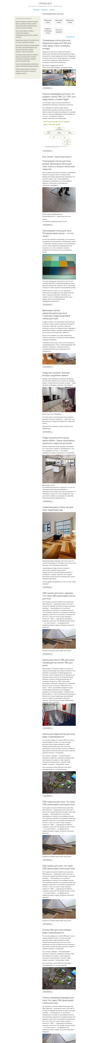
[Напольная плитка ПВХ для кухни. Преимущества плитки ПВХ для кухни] (59, 714)
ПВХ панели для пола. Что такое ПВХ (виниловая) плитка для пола (58, 867)
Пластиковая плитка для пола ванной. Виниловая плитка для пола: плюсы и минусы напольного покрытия (58, 165)
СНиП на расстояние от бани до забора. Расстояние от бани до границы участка (26, 71)
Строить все (45, 3)
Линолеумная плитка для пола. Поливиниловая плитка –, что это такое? (58, 233)
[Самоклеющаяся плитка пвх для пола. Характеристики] (59, 535)
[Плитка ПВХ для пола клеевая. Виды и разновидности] (59, 978)
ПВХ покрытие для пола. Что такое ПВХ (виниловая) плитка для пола (58, 803)
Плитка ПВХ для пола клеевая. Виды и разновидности (56, 931)
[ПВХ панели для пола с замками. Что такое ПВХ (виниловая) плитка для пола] (59, 639)
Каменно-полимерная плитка (48, 31)
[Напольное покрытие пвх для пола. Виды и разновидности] (59, 782)
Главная (36, 9)
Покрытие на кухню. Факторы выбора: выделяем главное (56, 374)
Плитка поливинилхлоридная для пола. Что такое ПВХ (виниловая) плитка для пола (58, 1000)
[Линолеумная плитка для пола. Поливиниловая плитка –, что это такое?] (59, 266)
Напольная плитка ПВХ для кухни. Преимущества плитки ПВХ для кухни (58, 663)
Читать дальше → (47, 87)
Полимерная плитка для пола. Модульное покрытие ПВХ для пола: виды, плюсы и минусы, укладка (56, 44)
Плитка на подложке (59, 31)
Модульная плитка (47, 21)
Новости (44, 9)
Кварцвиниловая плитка (70, 21)
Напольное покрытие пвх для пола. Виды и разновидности (58, 735)
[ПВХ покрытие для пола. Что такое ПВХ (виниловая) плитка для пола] (59, 845)
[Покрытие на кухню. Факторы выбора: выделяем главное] (59, 399)
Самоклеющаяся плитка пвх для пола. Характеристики (57, 508)
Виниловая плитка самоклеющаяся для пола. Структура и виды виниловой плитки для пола (56, 314)
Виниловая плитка (58, 21)
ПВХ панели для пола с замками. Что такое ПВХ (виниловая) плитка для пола (58, 596)
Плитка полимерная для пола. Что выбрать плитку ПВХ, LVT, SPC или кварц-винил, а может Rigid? (58, 97)
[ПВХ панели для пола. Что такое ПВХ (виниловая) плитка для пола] (59, 909)
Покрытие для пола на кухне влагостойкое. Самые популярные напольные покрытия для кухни (58, 440)
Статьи (51, 9)
